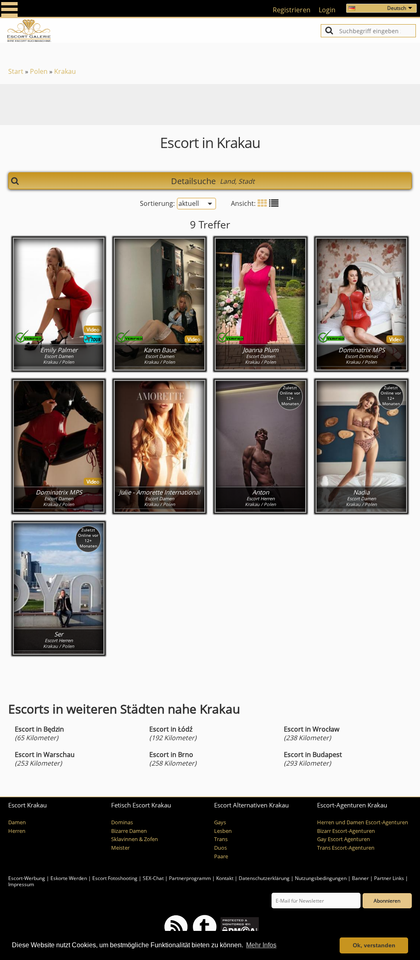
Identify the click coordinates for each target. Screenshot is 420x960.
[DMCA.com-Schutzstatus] (239, 926)
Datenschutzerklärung (264, 878)
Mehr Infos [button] (261, 945)
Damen (17, 822)
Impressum (21, 884)
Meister (120, 847)
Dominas (122, 822)
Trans (221, 839)
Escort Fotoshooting (114, 878)
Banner (360, 878)
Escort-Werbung (26, 878)
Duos (220, 847)
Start (15, 71)
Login (327, 9)
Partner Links (389, 878)
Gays (220, 822)
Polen (39, 71)
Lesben (223, 831)
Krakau (65, 71)
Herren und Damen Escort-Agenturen (362, 822)
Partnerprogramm (190, 878)
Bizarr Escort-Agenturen (346, 831)
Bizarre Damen (129, 831)
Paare (221, 856)
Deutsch (396, 8)
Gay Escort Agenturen (343, 839)
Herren (16, 831)
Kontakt (225, 878)
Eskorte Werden (68, 878)
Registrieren (291, 9)
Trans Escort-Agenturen (345, 847)
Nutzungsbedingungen (321, 878)
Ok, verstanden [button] (374, 945)
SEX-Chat (153, 878)
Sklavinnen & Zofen (134, 839)
